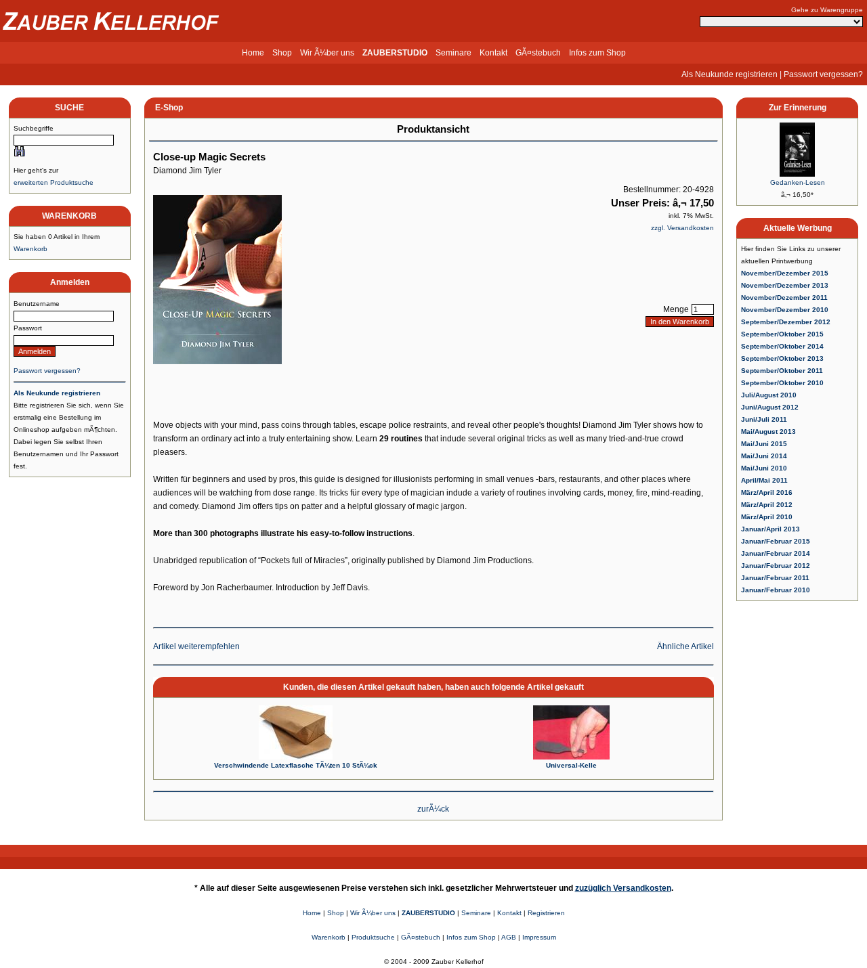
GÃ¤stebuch (538, 53)
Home (253, 53)
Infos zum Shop (597, 53)
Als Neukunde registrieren (729, 74)
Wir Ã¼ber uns (327, 53)
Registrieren (546, 913)
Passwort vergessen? (823, 74)
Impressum (539, 937)
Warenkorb (30, 248)
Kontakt (493, 53)
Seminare (453, 53)
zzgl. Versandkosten (682, 228)
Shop (282, 53)
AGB (508, 937)
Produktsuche (373, 937)
